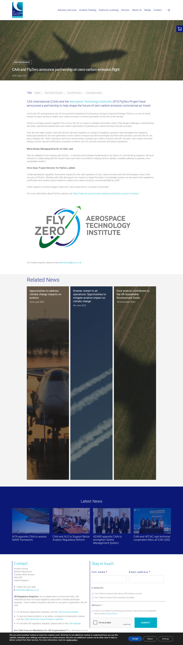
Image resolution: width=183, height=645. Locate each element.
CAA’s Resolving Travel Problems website (43, 619)
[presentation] (112, 623)
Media (147, 10)
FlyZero (37, 93)
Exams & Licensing (108, 10)
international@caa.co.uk (70, 262)
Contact (158, 10)
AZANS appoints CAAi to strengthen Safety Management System (107, 540)
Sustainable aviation (94, 93)
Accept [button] (135, 638)
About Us (137, 10)
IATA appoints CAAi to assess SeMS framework (29, 538)
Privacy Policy (111, 614)
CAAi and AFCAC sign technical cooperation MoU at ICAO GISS (152, 538)
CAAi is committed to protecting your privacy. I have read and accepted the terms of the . (125, 612)
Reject (150, 638)
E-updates (97, 588)
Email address (140, 572)
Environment (22, 62)
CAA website (75, 623)
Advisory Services (67, 10)
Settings (165, 638)
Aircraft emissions (74, 93)
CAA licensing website (68, 612)
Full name (99, 572)
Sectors (125, 10)
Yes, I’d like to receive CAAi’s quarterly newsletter (114, 597)
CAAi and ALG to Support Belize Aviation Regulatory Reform (71, 538)
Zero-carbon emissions (54, 93)
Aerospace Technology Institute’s (91, 101)
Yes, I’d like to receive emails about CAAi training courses (118, 593)
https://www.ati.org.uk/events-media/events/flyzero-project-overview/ (106, 193)
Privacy (97, 605)
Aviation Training (87, 10)
